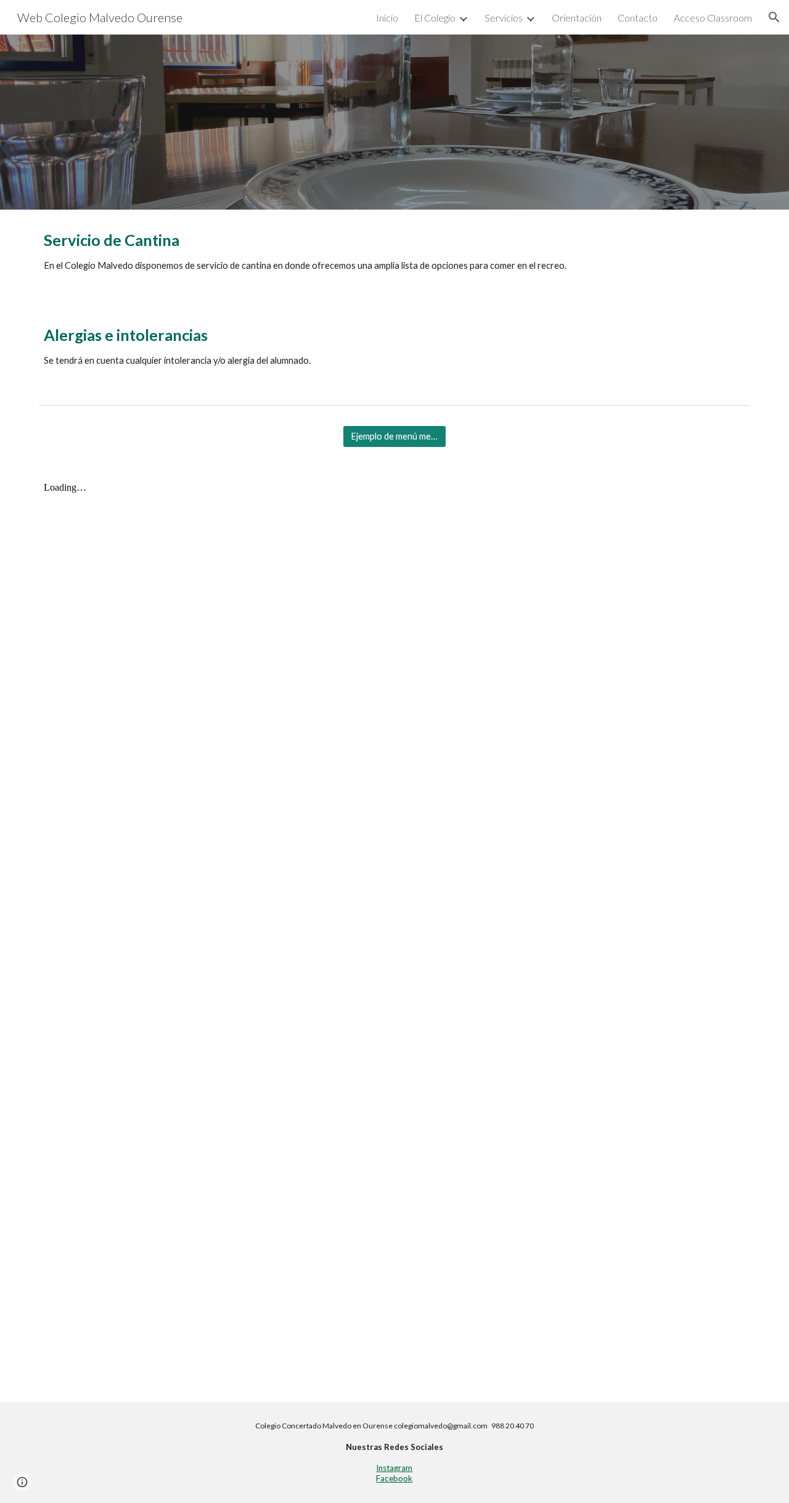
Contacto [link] (638, 17)
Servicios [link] (503, 17)
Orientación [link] (577, 17)
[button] (774, 17)
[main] (394, 257)
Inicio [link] (387, 17)
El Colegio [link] (435, 17)
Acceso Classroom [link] (713, 17)
